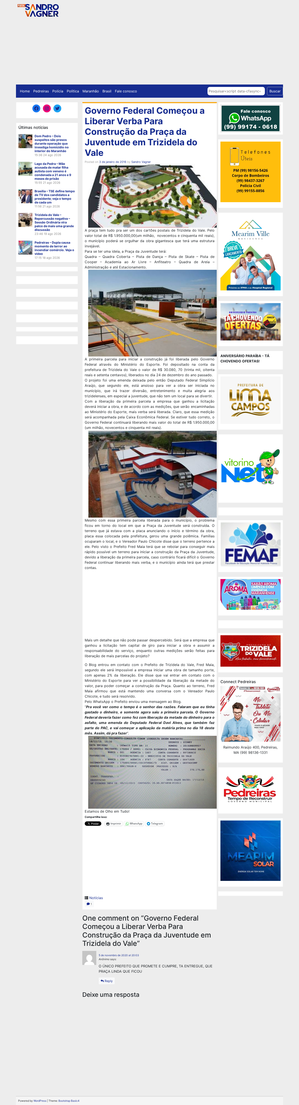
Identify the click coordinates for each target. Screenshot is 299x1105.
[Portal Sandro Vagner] (38, 9)
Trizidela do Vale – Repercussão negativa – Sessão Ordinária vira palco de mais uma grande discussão (54, 222)
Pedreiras (41, 91)
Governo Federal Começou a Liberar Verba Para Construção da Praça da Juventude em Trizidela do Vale (145, 131)
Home (25, 91)
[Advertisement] (149, 51)
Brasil (106, 91)
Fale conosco (126, 91)
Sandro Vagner (141, 162)
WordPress (39, 1100)
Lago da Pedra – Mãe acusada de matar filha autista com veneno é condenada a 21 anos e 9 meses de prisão (53, 171)
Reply (108, 981)
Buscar (275, 91)
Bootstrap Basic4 (68, 1100)
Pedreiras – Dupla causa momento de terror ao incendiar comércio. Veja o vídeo (54, 248)
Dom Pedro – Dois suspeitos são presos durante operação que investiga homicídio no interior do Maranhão (52, 143)
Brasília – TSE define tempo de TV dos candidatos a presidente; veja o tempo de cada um (55, 196)
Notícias (96, 898)
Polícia (57, 91)
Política (73, 91)
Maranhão (91, 91)
